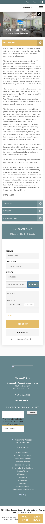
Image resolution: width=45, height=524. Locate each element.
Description (9, 42)
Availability (9, 203)
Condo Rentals (22, 452)
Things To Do (22, 474)
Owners (22, 483)
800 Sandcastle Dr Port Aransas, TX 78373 (22, 387)
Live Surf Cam (22, 471)
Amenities (22, 480)
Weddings (22, 477)
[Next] (40, 24)
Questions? (22, 333)
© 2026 (19, 510)
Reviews (7, 211)
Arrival (9, 251)
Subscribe (32, 413)
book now (24, 518)
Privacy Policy (26, 513)
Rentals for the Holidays (22, 468)
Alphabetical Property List (22, 489)
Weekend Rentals (22, 462)
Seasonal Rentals (22, 465)
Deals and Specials (23, 458)
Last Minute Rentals (22, 455)
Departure (11, 262)
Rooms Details (10, 218)
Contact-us (27, 8)
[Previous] (5, 24)
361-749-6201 (22, 400)
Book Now (23, 324)
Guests (9, 272)
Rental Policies (22, 486)
